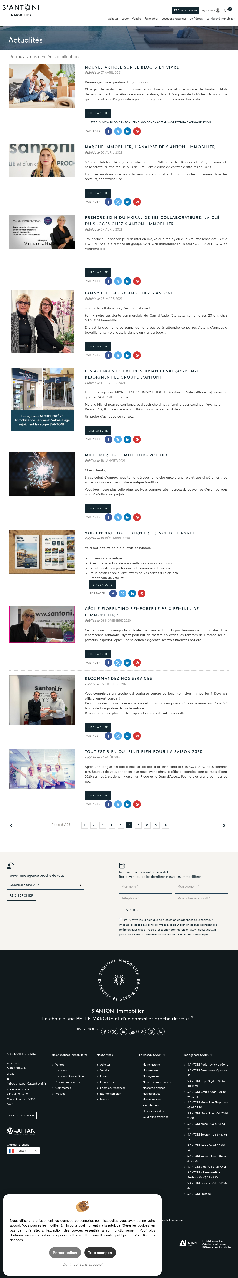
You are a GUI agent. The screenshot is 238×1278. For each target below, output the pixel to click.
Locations (61, 1070)
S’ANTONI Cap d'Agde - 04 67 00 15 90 (206, 1083)
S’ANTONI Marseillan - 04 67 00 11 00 (207, 1115)
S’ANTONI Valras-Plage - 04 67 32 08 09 (206, 1158)
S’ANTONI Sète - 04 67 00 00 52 (206, 1147)
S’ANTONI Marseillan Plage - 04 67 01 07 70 (207, 1105)
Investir (104, 1099)
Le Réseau (196, 18)
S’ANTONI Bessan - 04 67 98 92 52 (207, 1073)
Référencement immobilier (216, 1247)
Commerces (63, 1088)
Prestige (60, 1093)
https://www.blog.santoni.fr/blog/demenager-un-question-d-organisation (150, 122)
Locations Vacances (112, 1088)
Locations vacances (174, 18)
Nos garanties (151, 1093)
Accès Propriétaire (172, 1220)
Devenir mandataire (155, 1111)
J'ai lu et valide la (135, 919)
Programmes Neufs (67, 1082)
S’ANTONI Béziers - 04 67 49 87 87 (207, 1185)
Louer (125, 18)
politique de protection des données (170, 919)
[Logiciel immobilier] (189, 1243)
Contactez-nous (187, 10)
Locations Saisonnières (69, 1076)
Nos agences (151, 1076)
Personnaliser (65, 1252)
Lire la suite (98, 113)
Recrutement (151, 1105)
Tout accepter (100, 1252)
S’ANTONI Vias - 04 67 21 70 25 (207, 1166)
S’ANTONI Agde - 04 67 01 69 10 (207, 1064)
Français (21, 1150)
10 (165, 825)
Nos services (150, 1070)
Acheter (113, 18)
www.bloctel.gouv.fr (203, 929)
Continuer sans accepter (83, 1264)
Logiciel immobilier (212, 1241)
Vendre (136, 18)
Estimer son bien (110, 1093)
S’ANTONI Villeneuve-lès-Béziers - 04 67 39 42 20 (203, 1175)
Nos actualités (152, 1099)
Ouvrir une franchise (156, 1117)
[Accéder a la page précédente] (10, 826)
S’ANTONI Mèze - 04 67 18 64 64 (206, 1126)
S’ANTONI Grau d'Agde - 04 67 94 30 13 (206, 1094)
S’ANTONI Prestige (199, 1193)
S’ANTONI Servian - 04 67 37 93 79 (207, 1137)
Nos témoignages (154, 1088)
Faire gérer (151, 18)
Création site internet (214, 1244)
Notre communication (157, 1082)
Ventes (59, 1064)
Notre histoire (151, 1064)
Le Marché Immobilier (220, 18)
